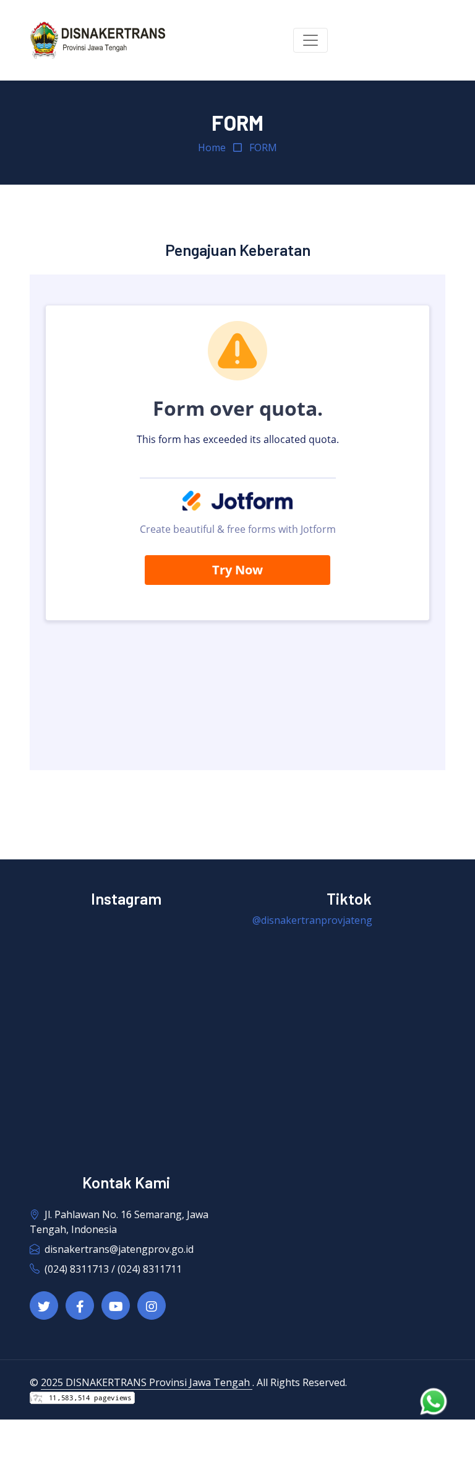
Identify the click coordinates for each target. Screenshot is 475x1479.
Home (212, 147)
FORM (263, 147)
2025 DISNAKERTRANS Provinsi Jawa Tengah (146, 1382)
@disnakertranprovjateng (312, 920)
